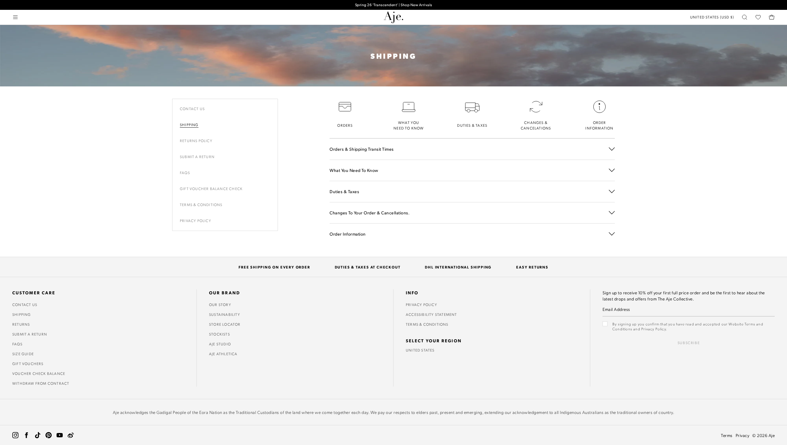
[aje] (393, 17)
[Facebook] (26, 435)
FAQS (185, 172)
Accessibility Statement (431, 314)
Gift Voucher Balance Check (211, 188)
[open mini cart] (772, 17)
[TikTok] (37, 435)
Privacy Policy (195, 220)
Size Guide (23, 353)
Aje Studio (220, 343)
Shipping (189, 124)
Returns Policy (196, 140)
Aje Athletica (223, 353)
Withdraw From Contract (40, 383)
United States (420, 350)
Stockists (219, 334)
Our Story (220, 304)
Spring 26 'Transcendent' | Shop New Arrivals (393, 4)
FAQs (17, 343)
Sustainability (224, 314)
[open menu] (15, 17)
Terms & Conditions (201, 204)
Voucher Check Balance (38, 373)
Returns (21, 324)
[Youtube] (60, 435)
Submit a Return (197, 156)
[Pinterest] (48, 435)
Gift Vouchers (28, 363)
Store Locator (225, 324)
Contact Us (192, 108)
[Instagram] (15, 435)
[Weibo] (71, 435)
